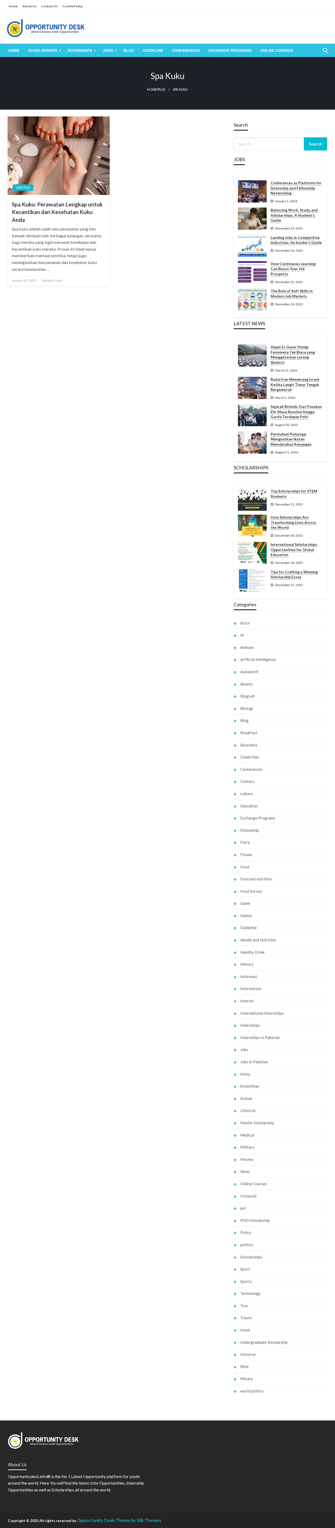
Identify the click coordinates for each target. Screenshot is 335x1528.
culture (246, 793)
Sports (246, 1281)
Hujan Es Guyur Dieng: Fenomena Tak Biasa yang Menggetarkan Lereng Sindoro (293, 354)
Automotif (249, 671)
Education (249, 806)
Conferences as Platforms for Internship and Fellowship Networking (296, 188)
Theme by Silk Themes (138, 1520)
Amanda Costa (52, 280)
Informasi (248, 976)
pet (243, 1208)
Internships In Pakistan (260, 1037)
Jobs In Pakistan (254, 1061)
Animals (247, 647)
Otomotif (248, 1196)
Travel (246, 1317)
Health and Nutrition (258, 939)
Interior (247, 1000)
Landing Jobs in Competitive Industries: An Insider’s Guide (296, 240)
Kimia (245, 1074)
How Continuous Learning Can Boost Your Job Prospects (293, 268)
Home (13, 6)
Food (244, 866)
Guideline (153, 50)
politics (246, 1244)
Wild (244, 1366)
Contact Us (49, 6)
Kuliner (246, 1098)
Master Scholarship (257, 1122)
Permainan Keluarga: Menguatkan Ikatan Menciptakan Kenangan (291, 439)
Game (245, 903)
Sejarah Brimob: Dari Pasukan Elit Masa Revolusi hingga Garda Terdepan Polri (296, 411)
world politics (252, 1391)
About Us (29, 6)
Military (247, 1147)
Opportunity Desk (96, 1520)
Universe (248, 1354)
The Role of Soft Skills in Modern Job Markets (292, 293)
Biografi (247, 696)
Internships (80, 50)
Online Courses (276, 50)
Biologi (246, 708)
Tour (244, 1305)
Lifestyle (23, 187)
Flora (245, 842)
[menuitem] (14, 50)
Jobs (108, 50)
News (245, 1171)
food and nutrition (256, 879)
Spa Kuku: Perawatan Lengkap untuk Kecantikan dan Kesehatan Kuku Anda (57, 212)
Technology (250, 1293)
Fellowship (249, 830)
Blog (129, 50)
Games (246, 915)
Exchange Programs (230, 50)
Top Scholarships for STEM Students (294, 493)
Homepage (156, 90)
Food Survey (251, 891)
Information (250, 988)
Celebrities (249, 757)
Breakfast (249, 732)
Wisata (246, 1378)
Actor (245, 623)
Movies (246, 1159)
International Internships (262, 1013)
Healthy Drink (252, 952)
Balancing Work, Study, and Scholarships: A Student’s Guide (294, 215)
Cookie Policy (72, 6)
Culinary (247, 781)
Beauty (246, 684)
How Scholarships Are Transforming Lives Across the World (293, 522)
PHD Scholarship (255, 1220)
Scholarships (42, 50)
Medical (247, 1135)
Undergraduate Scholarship (264, 1342)
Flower (246, 854)
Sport (245, 1269)
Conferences (186, 50)
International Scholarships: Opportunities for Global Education (294, 549)
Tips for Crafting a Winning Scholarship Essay (294, 574)
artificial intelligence (258, 659)
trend (245, 1330)
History (247, 964)
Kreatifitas (249, 1086)
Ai (242, 635)
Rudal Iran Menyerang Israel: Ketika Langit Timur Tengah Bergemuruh (295, 384)
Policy (245, 1232)
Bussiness (249, 745)
